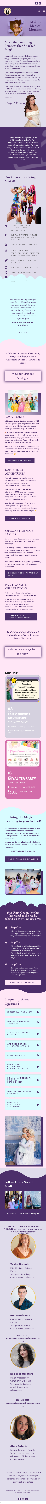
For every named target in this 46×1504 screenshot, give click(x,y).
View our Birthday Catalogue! (23, 376)
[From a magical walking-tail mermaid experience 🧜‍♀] (32, 1200)
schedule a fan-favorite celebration (20, 617)
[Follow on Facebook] (36, 3)
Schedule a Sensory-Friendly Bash (23, 574)
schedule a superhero (20, 518)
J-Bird (28, 1493)
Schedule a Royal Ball (19, 460)
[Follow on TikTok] (26, 1499)
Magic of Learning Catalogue (23, 859)
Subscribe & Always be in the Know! (23, 651)
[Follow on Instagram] (40, 3)
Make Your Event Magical (23, 982)
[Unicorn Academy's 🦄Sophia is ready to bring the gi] (13, 1200)
